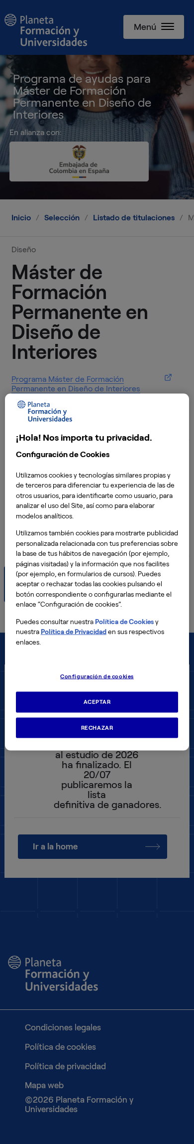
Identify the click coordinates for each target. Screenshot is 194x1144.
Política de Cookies (124, 621)
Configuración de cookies (97, 676)
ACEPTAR (97, 701)
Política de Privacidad (73, 632)
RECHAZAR (97, 727)
